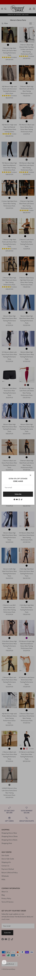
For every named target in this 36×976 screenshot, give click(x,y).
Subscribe (18, 494)
